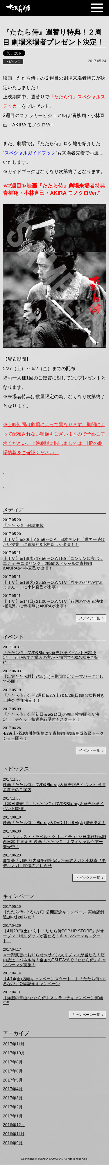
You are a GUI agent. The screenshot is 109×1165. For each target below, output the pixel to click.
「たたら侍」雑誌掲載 (23, 525)
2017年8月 (13, 1062)
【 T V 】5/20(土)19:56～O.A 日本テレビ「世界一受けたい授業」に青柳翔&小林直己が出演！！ (54, 542)
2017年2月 (13, 1107)
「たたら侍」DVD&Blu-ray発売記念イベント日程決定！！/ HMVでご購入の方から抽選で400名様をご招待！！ (51, 657)
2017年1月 (13, 1116)
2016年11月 (13, 1133)
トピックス (13, 61)
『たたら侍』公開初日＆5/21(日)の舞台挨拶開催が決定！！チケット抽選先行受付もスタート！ (51, 717)
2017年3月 (13, 1098)
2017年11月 (13, 1044)
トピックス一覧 (88, 878)
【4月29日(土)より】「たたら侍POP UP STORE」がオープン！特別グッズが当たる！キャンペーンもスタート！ (53, 936)
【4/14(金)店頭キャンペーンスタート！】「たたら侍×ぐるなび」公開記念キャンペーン (54, 981)
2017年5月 (13, 1080)
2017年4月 (13, 1088)
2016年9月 (13, 1142)
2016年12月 (14, 1124)
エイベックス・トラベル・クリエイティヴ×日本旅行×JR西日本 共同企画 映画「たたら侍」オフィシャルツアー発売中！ (54, 841)
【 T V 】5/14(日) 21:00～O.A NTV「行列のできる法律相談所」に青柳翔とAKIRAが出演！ (53, 604)
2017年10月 (14, 1053)
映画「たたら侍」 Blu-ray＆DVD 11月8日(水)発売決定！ (54, 822)
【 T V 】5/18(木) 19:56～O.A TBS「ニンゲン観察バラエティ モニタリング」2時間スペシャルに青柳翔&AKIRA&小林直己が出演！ (53, 563)
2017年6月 (13, 1071)
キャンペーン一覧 (86, 1015)
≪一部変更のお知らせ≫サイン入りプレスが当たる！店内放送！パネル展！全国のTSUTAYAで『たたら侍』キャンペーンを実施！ (54, 959)
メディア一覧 (89, 618)
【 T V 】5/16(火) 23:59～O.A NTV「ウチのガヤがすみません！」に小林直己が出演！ (53, 585)
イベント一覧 (89, 750)
